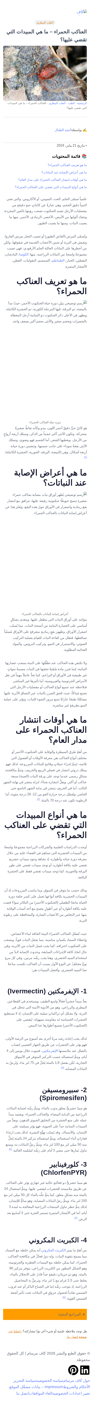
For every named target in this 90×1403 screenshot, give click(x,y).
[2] (38, 799)
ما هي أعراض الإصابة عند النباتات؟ (64, 172)
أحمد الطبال (63, 130)
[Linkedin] (85, 1370)
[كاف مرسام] (80, 13)
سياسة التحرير (24, 1380)
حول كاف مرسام (76, 1380)
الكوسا (24, 254)
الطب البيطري (45, 22)
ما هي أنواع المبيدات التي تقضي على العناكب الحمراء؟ (51, 187)
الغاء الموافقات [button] (40, 1393)
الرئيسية (82, 103)
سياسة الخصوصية (49, 1380)
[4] (76, 1218)
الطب (71, 103)
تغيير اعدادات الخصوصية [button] (71, 1393)
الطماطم (58, 260)
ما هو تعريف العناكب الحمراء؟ (67, 165)
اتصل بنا (22, 1393)
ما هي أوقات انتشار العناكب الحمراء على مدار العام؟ (52, 179)
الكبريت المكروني (53, 1250)
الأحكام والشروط (76, 1387)
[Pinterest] (73, 1370)
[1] (85, 457)
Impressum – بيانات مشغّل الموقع (36, 1387)
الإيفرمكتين (50, 1051)
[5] (10, 1149)
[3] (62, 1067)
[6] (64, 1297)
